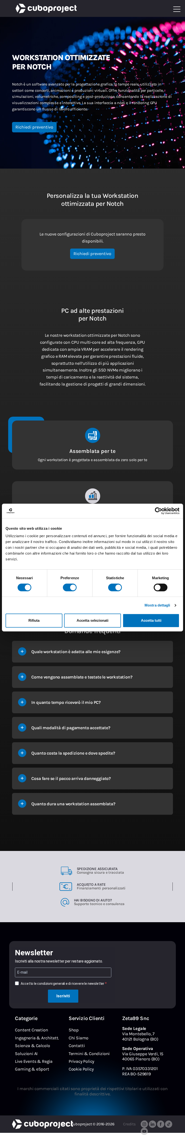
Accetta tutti (151, 620)
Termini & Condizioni (89, 1053)
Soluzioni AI (26, 1053)
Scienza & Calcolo (32, 1045)
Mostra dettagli (157, 605)
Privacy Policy (81, 1061)
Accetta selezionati (92, 620)
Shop (74, 1030)
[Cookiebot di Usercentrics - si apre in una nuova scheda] (158, 510)
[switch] (70, 587)
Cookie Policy (81, 1069)
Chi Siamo (78, 1038)
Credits (129, 1124)
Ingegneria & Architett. (37, 1038)
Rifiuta (34, 620)
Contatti (77, 1045)
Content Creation (31, 1030)
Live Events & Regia (34, 1061)
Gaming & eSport (32, 1069)
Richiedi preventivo (34, 127)
